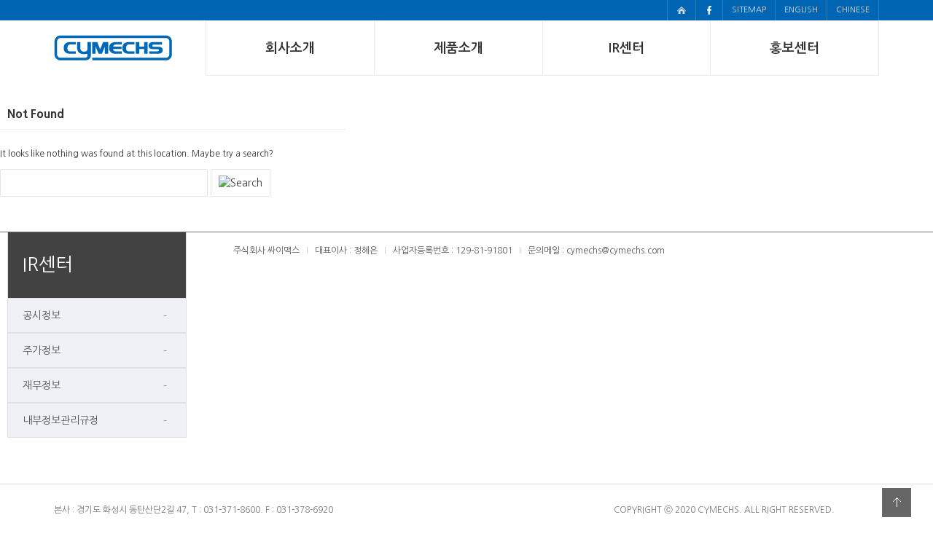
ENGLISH (801, 10)
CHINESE (853, 10)
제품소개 (458, 48)
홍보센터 (794, 48)
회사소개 (290, 48)
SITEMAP (749, 10)
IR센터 (626, 48)
